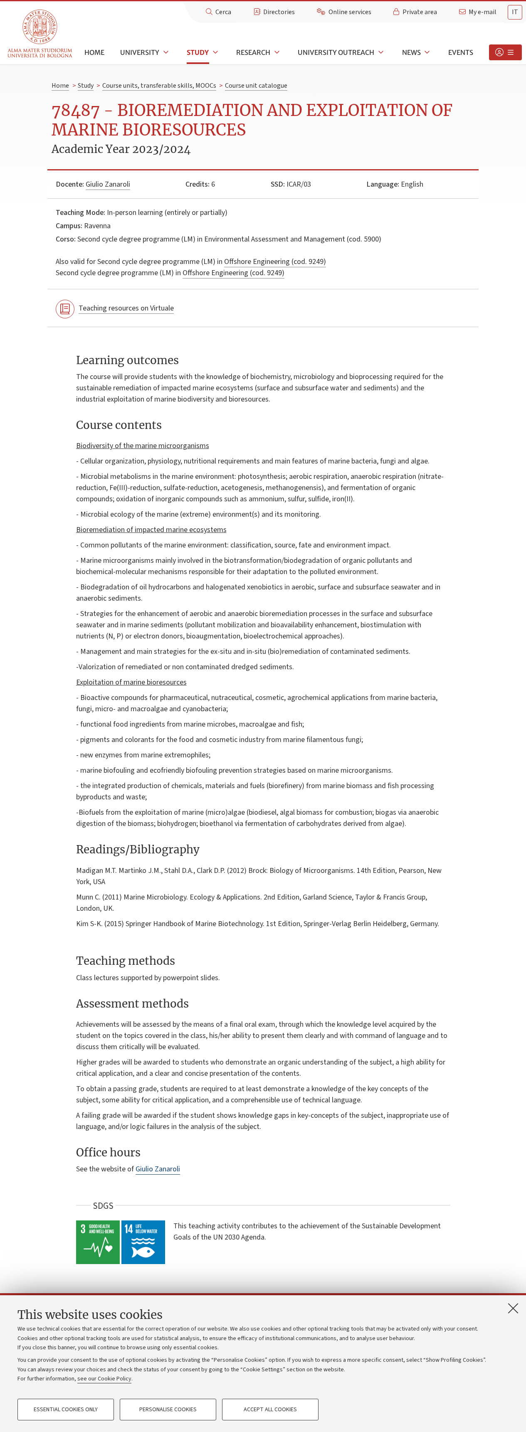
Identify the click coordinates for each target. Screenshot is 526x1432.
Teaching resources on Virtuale (126, 308)
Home (94, 52)
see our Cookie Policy (104, 1379)
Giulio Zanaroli (108, 184)
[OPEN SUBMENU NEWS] (426, 52)
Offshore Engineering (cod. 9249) (275, 261)
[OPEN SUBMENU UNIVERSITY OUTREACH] (380, 52)
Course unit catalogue (256, 85)
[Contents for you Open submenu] (505, 52)
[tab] (515, 12)
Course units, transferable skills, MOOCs (159, 85)
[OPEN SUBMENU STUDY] (214, 52)
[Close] (513, 1308)
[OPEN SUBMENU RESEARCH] (276, 52)
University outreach (336, 52)
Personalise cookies (168, 1409)
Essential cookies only (66, 1409)
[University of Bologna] (40, 33)
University (139, 52)
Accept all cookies (270, 1409)
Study (198, 52)
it (515, 12)
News (411, 52)
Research (253, 52)
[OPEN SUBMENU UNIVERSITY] (165, 52)
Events (460, 52)
